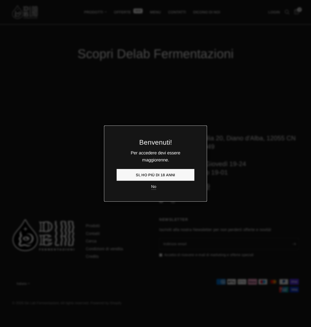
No (153, 187)
